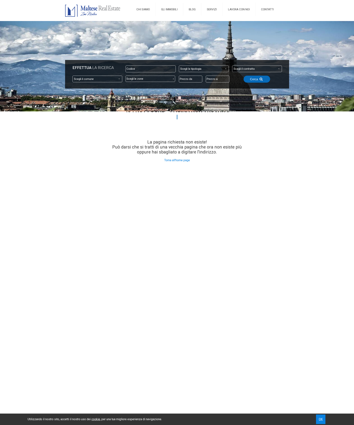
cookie (95, 419)
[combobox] (204, 68)
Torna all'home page (177, 160)
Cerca (254, 79)
